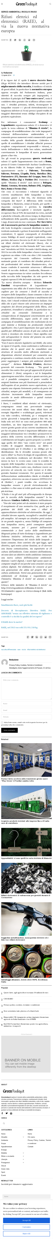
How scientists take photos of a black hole (21, 1011)
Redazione (8, 73)
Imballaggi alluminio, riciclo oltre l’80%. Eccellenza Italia (24, 981)
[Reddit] (29, 40)
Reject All (26, 1234)
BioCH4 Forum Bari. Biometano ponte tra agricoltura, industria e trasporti (26, 1025)
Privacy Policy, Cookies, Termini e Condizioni (25, 665)
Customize (26, 1227)
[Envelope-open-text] (11, 1113)
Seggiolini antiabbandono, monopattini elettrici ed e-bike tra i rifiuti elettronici (25, 939)
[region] (26, 1219)
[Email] (33, 40)
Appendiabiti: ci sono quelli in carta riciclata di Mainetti (26, 858)
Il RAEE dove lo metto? (11, 622)
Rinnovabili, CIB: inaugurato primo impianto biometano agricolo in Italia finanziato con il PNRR (26, 1018)
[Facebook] (10, 40)
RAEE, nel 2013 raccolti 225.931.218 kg (19, 627)
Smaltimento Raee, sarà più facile (17, 605)
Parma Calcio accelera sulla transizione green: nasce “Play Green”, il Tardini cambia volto (24, 780)
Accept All (26, 1220)
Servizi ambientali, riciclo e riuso (19, 12)
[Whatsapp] (24, 40)
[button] (50, 4)
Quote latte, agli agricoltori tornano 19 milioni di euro (26, 993)
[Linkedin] (19, 40)
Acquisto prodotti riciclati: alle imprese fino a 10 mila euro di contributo (25, 822)
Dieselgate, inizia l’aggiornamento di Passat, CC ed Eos (30, 668)
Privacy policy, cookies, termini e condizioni (22, 1005)
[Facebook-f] (2, 1113)
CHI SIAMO (8, 999)
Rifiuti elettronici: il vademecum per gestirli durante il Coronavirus (25, 896)
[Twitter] (15, 40)
